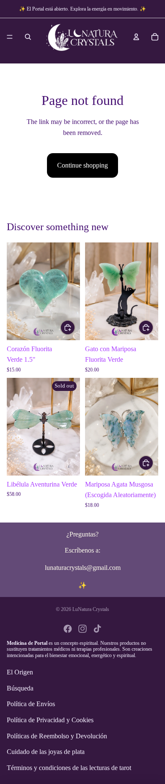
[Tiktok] (97, 629)
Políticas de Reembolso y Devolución (57, 736)
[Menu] (9, 37)
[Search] (28, 37)
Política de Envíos (31, 704)
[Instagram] (82, 629)
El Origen (20, 672)
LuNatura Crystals (90, 609)
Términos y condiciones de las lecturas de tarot (69, 767)
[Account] (136, 37)
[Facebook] (68, 629)
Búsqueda (20, 688)
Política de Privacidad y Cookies (50, 719)
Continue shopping (82, 165)
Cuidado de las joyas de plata (46, 752)
